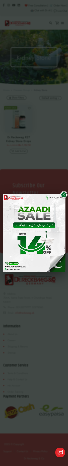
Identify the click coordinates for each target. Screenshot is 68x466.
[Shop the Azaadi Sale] (34, 233)
